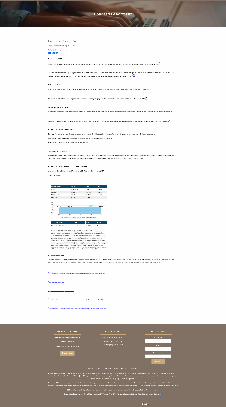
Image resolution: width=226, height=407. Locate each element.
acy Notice (84, 394)
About (99, 368)
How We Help (111, 368)
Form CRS (112, 394)
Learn (124, 368)
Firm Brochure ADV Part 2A (98, 394)
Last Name (158, 345)
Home (90, 368)
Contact (134, 368)
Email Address (158, 353)
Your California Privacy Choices (148, 394)
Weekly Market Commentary (58, 50)
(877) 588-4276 (116, 342)
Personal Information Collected (127, 394)
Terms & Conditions (70, 394)
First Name (158, 337)
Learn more (67, 353)
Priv (79, 394)
